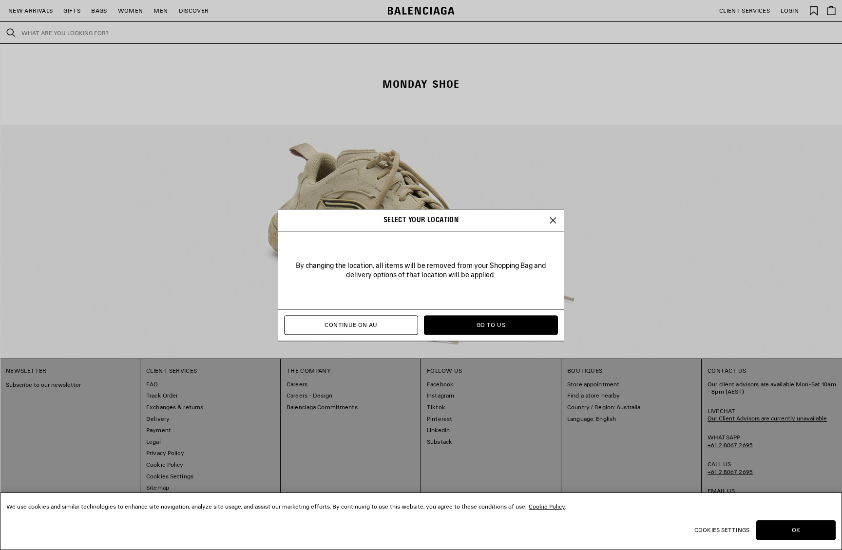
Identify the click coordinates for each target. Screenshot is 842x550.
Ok (796, 529)
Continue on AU (351, 324)
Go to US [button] (491, 324)
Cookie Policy (547, 506)
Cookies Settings (721, 529)
